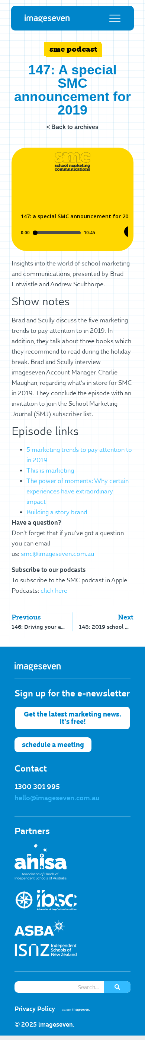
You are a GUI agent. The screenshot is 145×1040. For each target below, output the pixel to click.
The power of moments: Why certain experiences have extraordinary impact (77, 491)
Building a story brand (56, 512)
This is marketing (50, 470)
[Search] (117, 987)
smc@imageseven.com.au (57, 554)
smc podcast (73, 49)
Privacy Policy (34, 1009)
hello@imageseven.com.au (57, 797)
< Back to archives (72, 127)
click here (54, 591)
